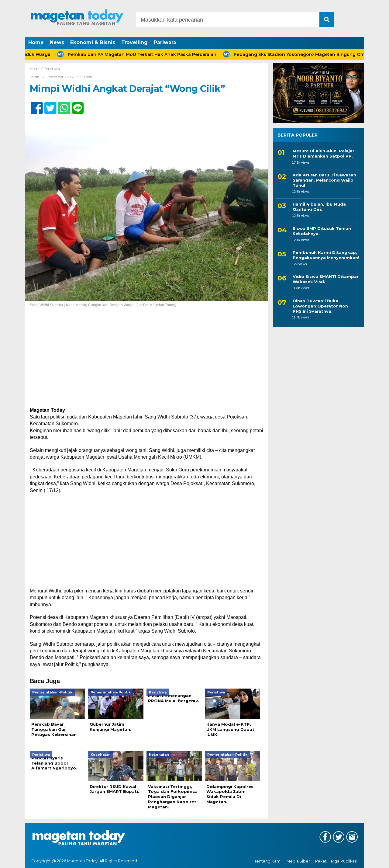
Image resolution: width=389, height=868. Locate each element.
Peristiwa (51, 68)
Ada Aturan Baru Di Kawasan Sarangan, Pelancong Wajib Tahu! (324, 180)
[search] (326, 19)
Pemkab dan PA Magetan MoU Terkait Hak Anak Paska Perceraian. (120, 54)
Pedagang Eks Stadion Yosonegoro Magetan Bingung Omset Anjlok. (289, 54)
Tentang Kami (267, 861)
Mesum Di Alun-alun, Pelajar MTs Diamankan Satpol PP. (323, 153)
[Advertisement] (147, 361)
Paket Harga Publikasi (336, 861)
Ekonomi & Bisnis (92, 42)
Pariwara (165, 42)
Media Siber (298, 861)
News (57, 42)
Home (36, 42)
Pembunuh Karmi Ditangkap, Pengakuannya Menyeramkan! (326, 255)
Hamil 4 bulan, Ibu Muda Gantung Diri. (319, 207)
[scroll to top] (370, 859)
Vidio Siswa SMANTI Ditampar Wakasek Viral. (326, 279)
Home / (36, 68)
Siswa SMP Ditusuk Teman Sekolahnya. (322, 231)
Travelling (134, 42)
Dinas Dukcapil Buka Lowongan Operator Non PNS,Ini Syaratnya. (320, 306)
